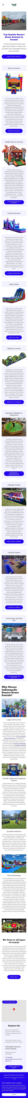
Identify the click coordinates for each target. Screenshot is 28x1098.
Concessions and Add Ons (14, 677)
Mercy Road (12, 738)
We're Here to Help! (14, 1067)
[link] (14, 4)
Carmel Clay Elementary (19, 743)
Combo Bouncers (14, 273)
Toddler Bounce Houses (14, 202)
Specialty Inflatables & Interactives (14, 473)
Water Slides (14, 337)
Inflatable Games (14, 541)
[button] (3, 4)
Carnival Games (14, 607)
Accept (14, 1094)
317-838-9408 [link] (8, 1057)
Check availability (14, 56)
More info (14, 977)
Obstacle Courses (14, 402)
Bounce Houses (14, 130)
